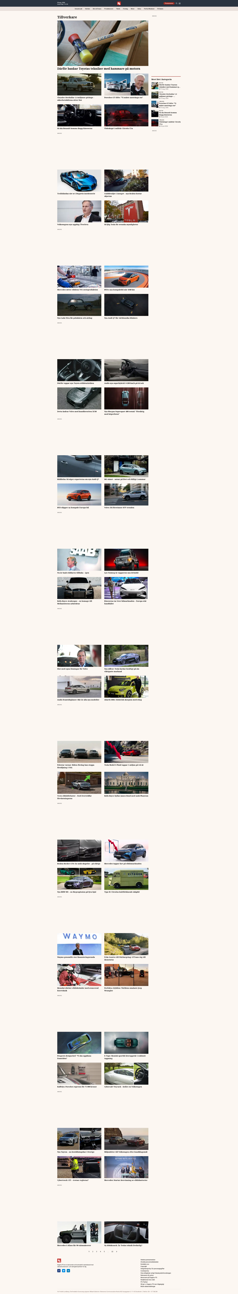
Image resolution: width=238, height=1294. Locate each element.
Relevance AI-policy (147, 1275)
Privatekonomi (108, 9)
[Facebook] (59, 1270)
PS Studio (160, 9)
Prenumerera (169, 3)
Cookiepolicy (145, 1271)
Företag (125, 9)
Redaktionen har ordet (148, 1280)
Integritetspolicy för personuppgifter (152, 1269)
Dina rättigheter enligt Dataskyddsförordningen (156, 1273)
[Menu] (179, 3)
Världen (87, 9)
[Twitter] (63, 1270)
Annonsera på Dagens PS (149, 1277)
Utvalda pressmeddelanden (149, 1262)
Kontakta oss (145, 1264)
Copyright (144, 1266)
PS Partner (144, 1282)
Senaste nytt (78, 9)
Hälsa (139, 9)
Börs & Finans (97, 9)
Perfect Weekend (149, 9)
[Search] (176, 3)
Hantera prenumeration (148, 1260)
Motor (133, 9)
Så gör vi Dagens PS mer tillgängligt (152, 1284)
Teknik (118, 9)
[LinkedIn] (68, 1270)
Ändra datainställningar (148, 1286)
